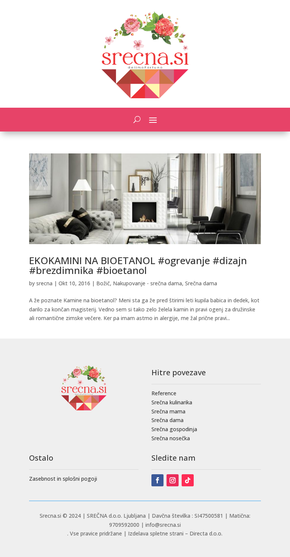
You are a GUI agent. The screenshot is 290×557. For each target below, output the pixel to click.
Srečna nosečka (170, 438)
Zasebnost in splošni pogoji (63, 478)
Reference (163, 393)
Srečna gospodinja (174, 429)
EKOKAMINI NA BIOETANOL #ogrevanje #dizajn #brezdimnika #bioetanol (138, 265)
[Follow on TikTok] (188, 480)
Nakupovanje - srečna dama (147, 283)
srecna (44, 283)
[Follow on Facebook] (157, 480)
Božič (103, 283)
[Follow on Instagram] (173, 480)
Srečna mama (168, 411)
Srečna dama (201, 283)
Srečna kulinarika (171, 402)
